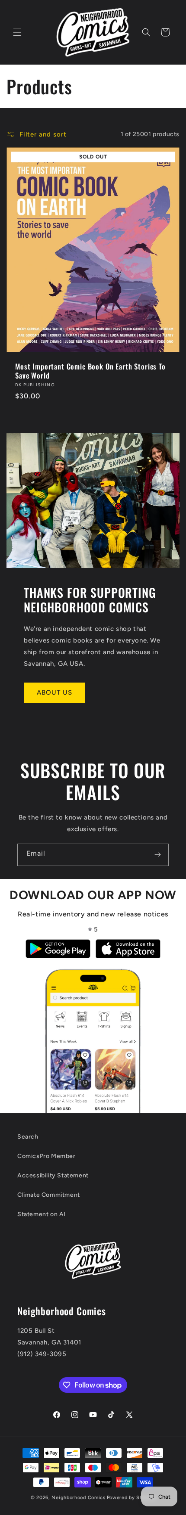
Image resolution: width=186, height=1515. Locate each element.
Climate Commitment (48, 1194)
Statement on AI (41, 1214)
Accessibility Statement (53, 1175)
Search (27, 1136)
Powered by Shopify (131, 1497)
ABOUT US (54, 692)
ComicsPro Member (46, 1156)
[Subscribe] (157, 855)
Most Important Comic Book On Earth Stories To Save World (90, 371)
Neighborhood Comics (78, 1497)
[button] (17, 32)
